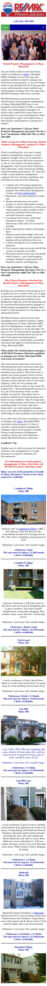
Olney (27, 74)
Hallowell (39, 912)
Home (5, 27)
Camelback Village (27, 528)
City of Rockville (26, 193)
